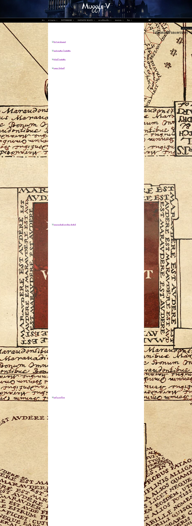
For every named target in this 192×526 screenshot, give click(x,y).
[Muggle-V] (96, 8)
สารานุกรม (51, 20)
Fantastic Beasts (85, 20)
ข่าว (43, 20)
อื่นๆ (128, 20)
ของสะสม (118, 20)
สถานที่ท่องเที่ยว (103, 20)
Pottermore (66, 20)
